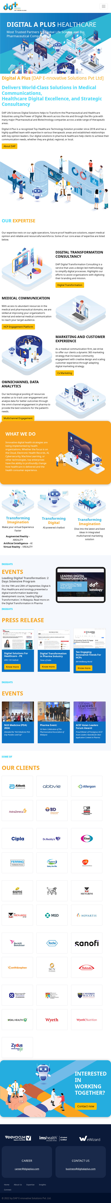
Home (6, 1184)
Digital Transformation (69, 285)
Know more (12, 666)
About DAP (9, 146)
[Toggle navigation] (104, 6)
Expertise (30, 1184)
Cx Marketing (64, 373)
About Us (18, 1184)
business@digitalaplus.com (81, 1168)
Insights (42, 1184)
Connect (7, 1189)
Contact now (85, 1106)
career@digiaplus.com (27, 1168)
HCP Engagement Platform (18, 326)
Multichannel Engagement (18, 418)
